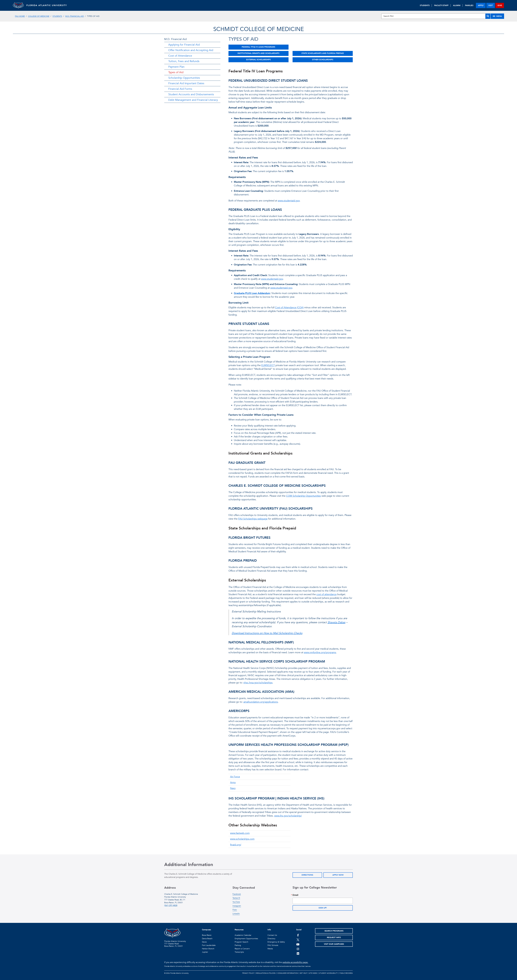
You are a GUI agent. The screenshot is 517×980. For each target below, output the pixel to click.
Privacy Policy (248, 973)
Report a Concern (242, 948)
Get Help (303, 973)
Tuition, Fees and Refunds (183, 61)
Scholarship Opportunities (184, 78)
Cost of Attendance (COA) (289, 307)
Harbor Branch (208, 948)
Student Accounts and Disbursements (191, 94)
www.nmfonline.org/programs (320, 652)
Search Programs (333, 931)
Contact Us (272, 935)
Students (57, 16)
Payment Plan (176, 67)
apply (481, 5)
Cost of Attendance (180, 56)
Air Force (235, 776)
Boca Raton (207, 935)
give (499, 5)
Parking (238, 945)
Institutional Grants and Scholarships (258, 53)
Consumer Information (287, 973)
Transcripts (239, 952)
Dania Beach (207, 938)
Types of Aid (175, 72)
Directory (271, 938)
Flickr (235, 909)
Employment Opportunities (246, 938)
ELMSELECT (268, 365)
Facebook (237, 894)
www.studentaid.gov (289, 200)
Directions (307, 875)
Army (233, 782)
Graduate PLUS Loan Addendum (252, 293)
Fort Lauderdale (209, 945)
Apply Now (338, 875)
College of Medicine (38, 16)
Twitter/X (236, 898)
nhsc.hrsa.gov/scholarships (258, 682)
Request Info (334, 937)
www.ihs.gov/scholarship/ (288, 815)
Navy (233, 788)
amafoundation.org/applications (260, 702)
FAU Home (20, 16)
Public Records (346, 973)
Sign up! (323, 908)
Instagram (237, 906)
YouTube (236, 902)
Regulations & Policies (266, 973)
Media (270, 948)
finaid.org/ (235, 844)
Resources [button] (239, 929)
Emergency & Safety (276, 942)
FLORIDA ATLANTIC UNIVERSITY (46, 5)
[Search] (487, 16)
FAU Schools (273, 945)
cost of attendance (326, 594)
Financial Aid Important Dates (186, 83)
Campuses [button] (206, 929)
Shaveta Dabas (336, 622)
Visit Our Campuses (334, 944)
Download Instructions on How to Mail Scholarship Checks (267, 633)
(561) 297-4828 (170, 905)
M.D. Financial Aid (74, 16)
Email (295, 895)
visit (490, 5)
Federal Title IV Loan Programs (258, 47)
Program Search (241, 942)
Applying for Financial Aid (184, 44)
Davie (204, 942)
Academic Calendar (243, 935)
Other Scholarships (322, 59)
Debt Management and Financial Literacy (193, 100)
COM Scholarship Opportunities (303, 496)
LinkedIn (236, 913)
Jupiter (205, 952)
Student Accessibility (328, 973)
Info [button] (269, 929)
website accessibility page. (295, 962)
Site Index (313, 973)
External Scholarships (258, 59)
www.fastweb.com (240, 833)
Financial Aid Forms (180, 89)
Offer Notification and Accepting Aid (190, 50)
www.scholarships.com (242, 839)
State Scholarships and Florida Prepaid (322, 53)
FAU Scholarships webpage (253, 519)
